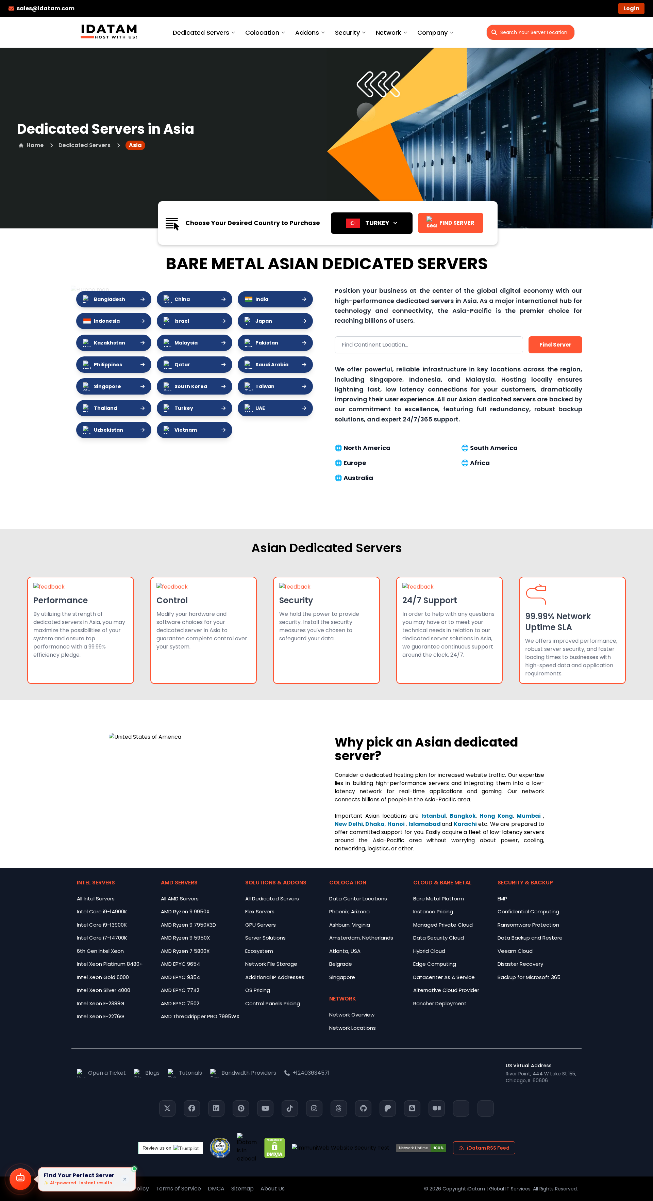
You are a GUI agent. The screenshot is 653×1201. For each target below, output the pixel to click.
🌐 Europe (350, 463)
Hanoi (396, 824)
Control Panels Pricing (272, 1003)
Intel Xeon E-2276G (100, 1016)
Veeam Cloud (515, 951)
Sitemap (242, 1188)
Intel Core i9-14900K (102, 911)
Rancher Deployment (440, 1003)
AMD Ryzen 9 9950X (185, 911)
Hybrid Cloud (429, 951)
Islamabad (425, 824)
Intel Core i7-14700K (102, 937)
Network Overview (351, 1014)
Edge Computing (434, 963)
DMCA (216, 1188)
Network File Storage (271, 963)
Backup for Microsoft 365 (529, 977)
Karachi (465, 824)
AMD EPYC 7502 (180, 1003)
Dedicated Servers (201, 32)
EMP (502, 898)
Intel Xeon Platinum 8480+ (110, 963)
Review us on (157, 1148)
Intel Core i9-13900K (102, 924)
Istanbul (433, 816)
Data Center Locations (358, 898)
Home (35, 145)
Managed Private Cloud (443, 924)
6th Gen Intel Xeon (100, 951)
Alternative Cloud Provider (446, 990)
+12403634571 (311, 1073)
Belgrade (340, 963)
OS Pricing (257, 990)
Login (631, 8)
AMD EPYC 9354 (180, 977)
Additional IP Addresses (274, 977)
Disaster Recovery (520, 963)
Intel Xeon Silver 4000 (103, 990)
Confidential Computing (528, 911)
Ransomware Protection (528, 924)
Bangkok (463, 816)
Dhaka (375, 824)
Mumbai (530, 816)
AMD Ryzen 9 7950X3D (188, 924)
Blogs (152, 1073)
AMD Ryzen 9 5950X (185, 937)
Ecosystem (259, 951)
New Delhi (349, 824)
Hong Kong (496, 816)
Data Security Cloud (438, 937)
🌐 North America (362, 448)
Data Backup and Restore (530, 937)
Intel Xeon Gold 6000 (103, 977)
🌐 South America (489, 448)
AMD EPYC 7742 (180, 990)
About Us (273, 1188)
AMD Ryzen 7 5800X (185, 951)
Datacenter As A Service (444, 977)
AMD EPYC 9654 (180, 963)
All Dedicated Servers (272, 898)
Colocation (262, 32)
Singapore (342, 977)
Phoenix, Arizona (349, 911)
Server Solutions (265, 937)
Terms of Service (178, 1188)
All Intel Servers (96, 898)
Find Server (555, 345)
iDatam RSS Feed (488, 1147)
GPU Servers (260, 924)
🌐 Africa (475, 463)
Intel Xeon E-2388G (100, 1003)
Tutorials (190, 1073)
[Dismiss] (124, 1179)
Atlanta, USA (345, 951)
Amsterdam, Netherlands (361, 937)
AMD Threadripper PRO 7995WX (200, 1016)
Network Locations (352, 1027)
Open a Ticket (107, 1073)
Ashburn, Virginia (349, 924)
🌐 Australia (354, 478)
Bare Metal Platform (438, 898)
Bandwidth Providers (248, 1073)
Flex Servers (259, 911)
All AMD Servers (180, 898)
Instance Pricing (433, 911)
